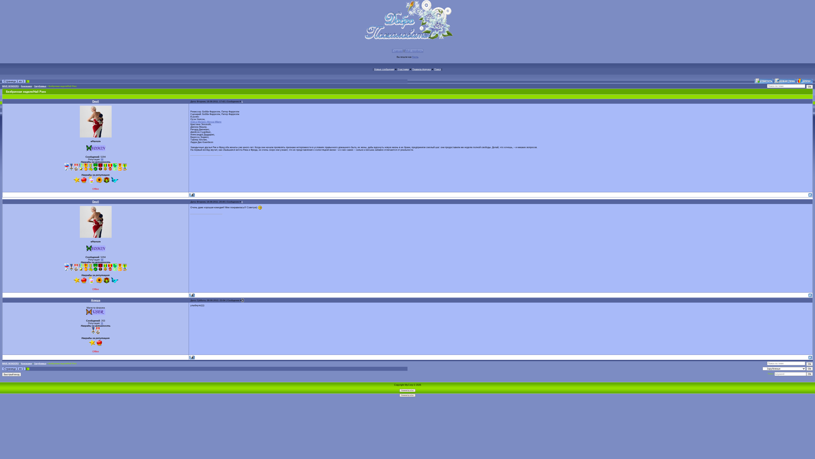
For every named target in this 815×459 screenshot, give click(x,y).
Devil (95, 101)
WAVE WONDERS (10, 86)
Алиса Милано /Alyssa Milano (205, 121)
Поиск (437, 69)
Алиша (95, 300)
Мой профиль (414, 50)
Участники (403, 69)
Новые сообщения (384, 69)
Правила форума (421, 69)
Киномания (26, 86)
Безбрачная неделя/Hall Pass (63, 86)
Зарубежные (40, 86)
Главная (397, 50)
